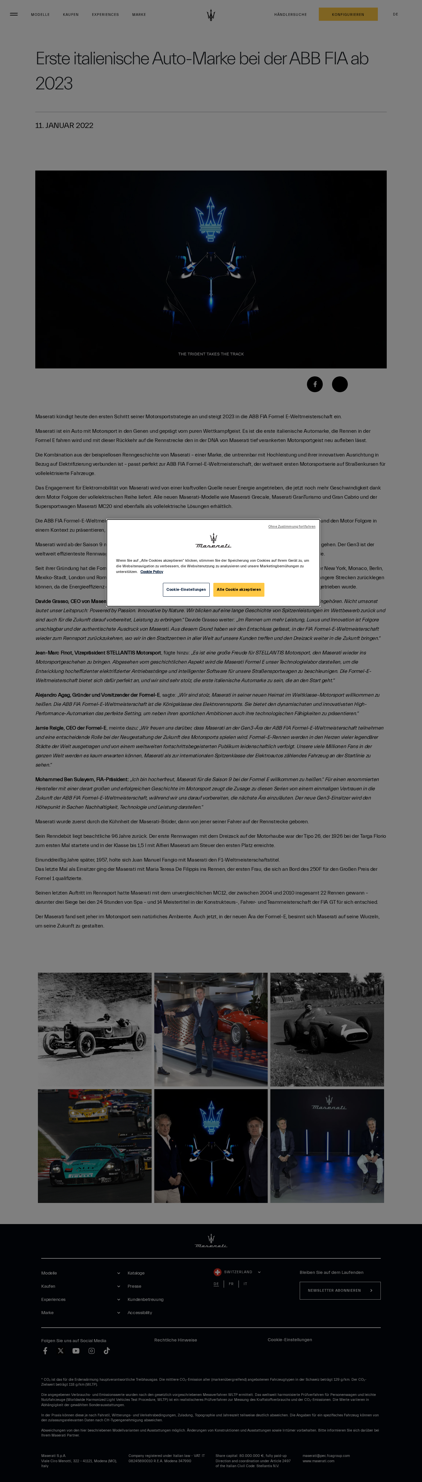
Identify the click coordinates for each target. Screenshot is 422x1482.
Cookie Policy (151, 572)
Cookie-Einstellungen (186, 589)
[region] (213, 563)
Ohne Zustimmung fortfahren (292, 527)
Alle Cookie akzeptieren (239, 589)
